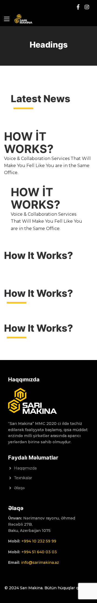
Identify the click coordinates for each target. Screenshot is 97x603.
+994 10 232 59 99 (38, 541)
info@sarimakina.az (40, 562)
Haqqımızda (25, 468)
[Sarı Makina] (23, 19)
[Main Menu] (6, 19)
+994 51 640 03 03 (39, 551)
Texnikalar (23, 477)
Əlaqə (19, 487)
